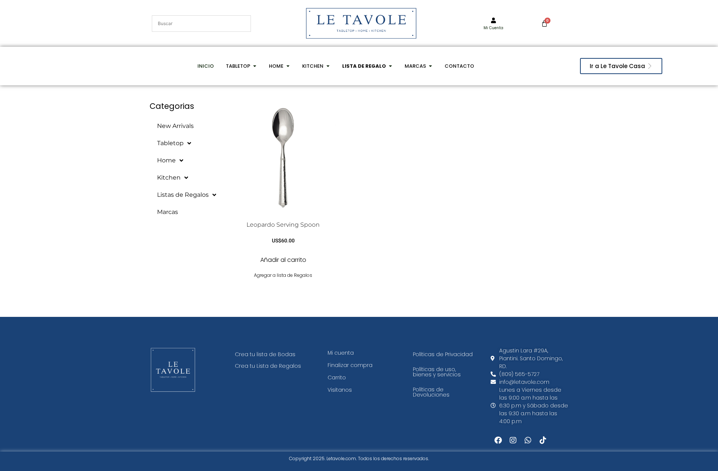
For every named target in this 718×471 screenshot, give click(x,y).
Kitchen (169, 177)
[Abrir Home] (287, 66)
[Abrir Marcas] (430, 66)
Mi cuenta (341, 353)
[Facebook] (498, 440)
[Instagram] (513, 440)
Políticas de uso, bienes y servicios (437, 372)
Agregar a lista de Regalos (283, 275)
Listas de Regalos (183, 194)
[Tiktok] (543, 440)
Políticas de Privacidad (443, 354)
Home (166, 160)
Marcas (167, 211)
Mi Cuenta (493, 28)
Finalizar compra (350, 365)
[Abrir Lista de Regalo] (390, 66)
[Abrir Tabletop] (254, 66)
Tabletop (170, 143)
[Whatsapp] (528, 440)
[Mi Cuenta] (493, 20)
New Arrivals (175, 125)
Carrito (337, 377)
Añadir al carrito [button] (283, 260)
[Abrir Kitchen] (327, 66)
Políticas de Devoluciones (431, 392)
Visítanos (340, 390)
